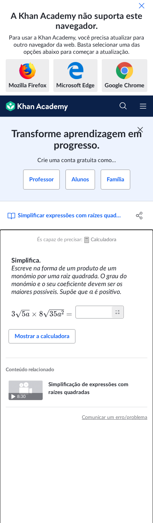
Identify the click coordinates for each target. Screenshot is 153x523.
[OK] (141, 5)
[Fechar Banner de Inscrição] (140, 130)
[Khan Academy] (34, 106)
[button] (117, 312)
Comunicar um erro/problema (114, 417)
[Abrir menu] (143, 106)
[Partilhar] (139, 215)
